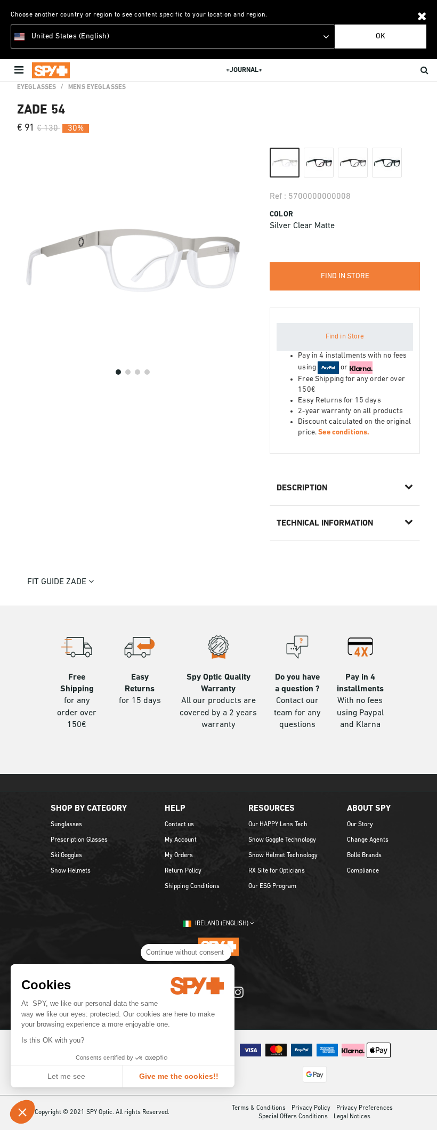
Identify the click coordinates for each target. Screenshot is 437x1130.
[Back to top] (423, 1108)
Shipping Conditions (192, 886)
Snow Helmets (71, 871)
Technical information (325, 523)
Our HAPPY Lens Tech (277, 824)
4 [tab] (147, 372)
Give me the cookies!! (178, 1076)
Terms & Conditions (259, 1108)
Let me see (66, 1076)
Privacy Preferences (364, 1108)
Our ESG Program (272, 886)
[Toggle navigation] (20, 70)
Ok (380, 37)
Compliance (363, 871)
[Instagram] (238, 997)
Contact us (179, 824)
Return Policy (183, 871)
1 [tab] (118, 372)
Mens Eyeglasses (97, 87)
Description (302, 488)
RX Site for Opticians (276, 871)
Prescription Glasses (79, 840)
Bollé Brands (364, 855)
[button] (22, 1112)
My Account (181, 840)
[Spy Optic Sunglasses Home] (51, 70)
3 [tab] (137, 372)
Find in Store (345, 336)
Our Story (360, 824)
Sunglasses (66, 824)
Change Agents (368, 840)
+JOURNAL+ (244, 70)
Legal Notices (352, 1116)
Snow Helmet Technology (283, 855)
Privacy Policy (311, 1108)
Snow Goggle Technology (282, 840)
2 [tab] (128, 372)
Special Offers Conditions (293, 1116)
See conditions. (343, 433)
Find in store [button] (345, 276)
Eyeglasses (36, 87)
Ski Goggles (66, 855)
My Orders (179, 855)
